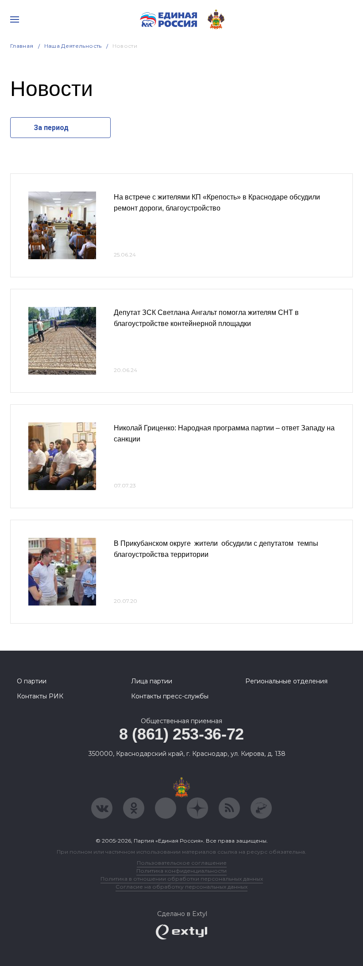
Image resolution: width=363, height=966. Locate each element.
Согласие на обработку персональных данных (181, 886)
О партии (31, 681)
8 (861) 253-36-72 (181, 734)
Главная (22, 45)
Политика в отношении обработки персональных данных (181, 878)
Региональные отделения (286, 681)
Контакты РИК (40, 696)
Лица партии (151, 681)
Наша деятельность (73, 45)
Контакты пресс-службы (170, 696)
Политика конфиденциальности (181, 870)
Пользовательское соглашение (182, 862)
